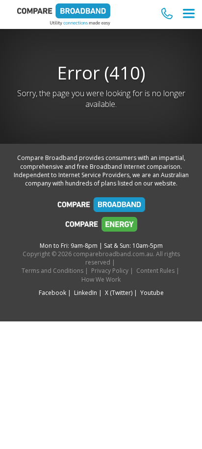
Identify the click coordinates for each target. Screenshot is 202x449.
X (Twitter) (118, 293)
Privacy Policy (109, 270)
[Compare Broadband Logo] (101, 207)
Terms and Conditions (52, 270)
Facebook (52, 293)
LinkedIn (85, 293)
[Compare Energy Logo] (101, 227)
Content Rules (155, 270)
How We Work (101, 279)
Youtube (152, 293)
